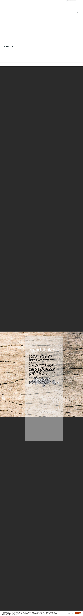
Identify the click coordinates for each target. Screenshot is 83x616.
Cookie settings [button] (71, 613)
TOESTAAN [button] (78, 613)
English (69, 0)
